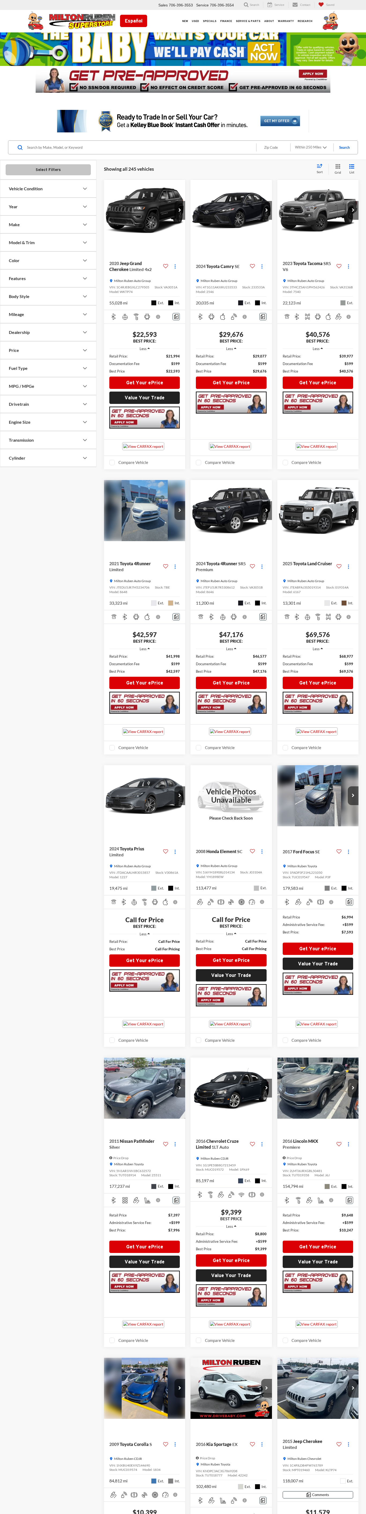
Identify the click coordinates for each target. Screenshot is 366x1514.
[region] (144, 364)
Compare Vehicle (133, 462)
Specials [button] (209, 21)
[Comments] (176, 316)
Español (134, 20)
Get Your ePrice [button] (144, 382)
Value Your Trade (145, 397)
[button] (179, 210)
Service (202, 5)
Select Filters (48, 170)
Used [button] (195, 21)
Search (344, 147)
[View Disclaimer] (158, 316)
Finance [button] (226, 21)
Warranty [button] (286, 21)
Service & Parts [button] (248, 21)
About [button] (269, 21)
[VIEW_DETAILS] (231, 795)
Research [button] (305, 21)
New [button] (185, 21)
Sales (163, 5)
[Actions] (175, 266)
